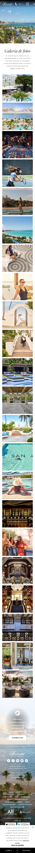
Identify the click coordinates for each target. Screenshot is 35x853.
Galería (30, 794)
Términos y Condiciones (25, 804)
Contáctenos (21, 794)
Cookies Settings (17, 807)
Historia (9, 799)
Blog (16, 797)
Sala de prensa (9, 802)
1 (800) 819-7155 (21, 773)
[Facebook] (8, 760)
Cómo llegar (8, 797)
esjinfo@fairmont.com (17, 777)
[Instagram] (17, 760)
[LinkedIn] (26, 760)
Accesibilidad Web (8, 794)
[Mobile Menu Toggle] (27, 4)
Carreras (19, 802)
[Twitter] (13, 760)
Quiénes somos (25, 797)
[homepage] (8, 4)
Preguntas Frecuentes (21, 799)
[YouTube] (22, 760)
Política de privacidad (9, 804)
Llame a (9, 850)
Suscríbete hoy (17, 738)
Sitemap (27, 802)
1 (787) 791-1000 (22, 775)
